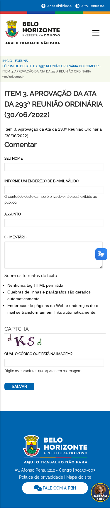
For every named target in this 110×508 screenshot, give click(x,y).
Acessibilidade (59, 6)
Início (7, 61)
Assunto (12, 214)
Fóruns (21, 61)
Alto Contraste (92, 6)
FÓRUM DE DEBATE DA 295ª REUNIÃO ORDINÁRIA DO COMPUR (50, 66)
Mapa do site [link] (78, 477)
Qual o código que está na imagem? (38, 354)
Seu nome (13, 158)
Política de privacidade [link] (41, 477)
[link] (55, 488)
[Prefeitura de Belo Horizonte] (32, 28)
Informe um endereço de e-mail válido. (41, 181)
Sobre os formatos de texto (30, 275)
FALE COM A (59, 488)
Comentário (15, 237)
